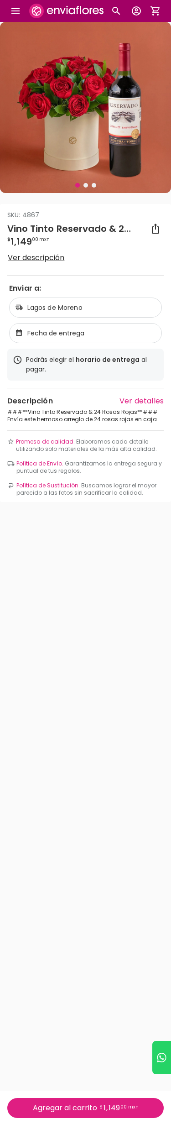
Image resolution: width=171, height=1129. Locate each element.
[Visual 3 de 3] (94, 185)
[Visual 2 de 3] (85, 185)
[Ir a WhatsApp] (161, 1057)
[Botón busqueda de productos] (116, 11)
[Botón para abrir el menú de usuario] (136, 11)
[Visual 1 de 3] (77, 185)
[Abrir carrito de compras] (155, 11)
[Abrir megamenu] (15, 11)
